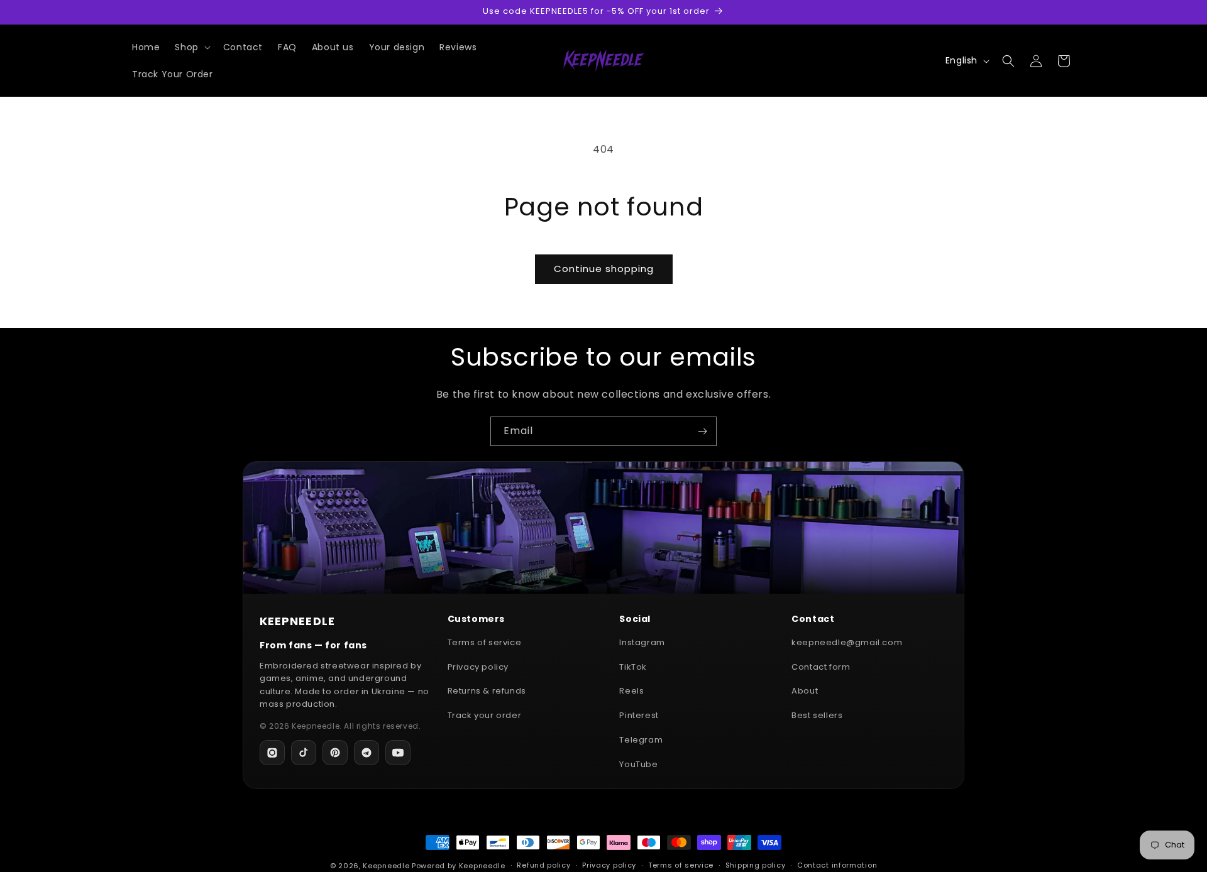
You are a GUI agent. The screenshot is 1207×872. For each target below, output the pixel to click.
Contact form (820, 667)
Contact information (837, 865)
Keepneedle (386, 866)
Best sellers (816, 715)
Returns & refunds (487, 691)
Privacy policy (478, 667)
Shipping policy (755, 865)
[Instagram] (272, 752)
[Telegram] (366, 752)
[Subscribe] (702, 431)
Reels (631, 691)
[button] (191, 47)
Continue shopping (604, 268)
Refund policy (543, 865)
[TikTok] (303, 752)
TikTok (633, 667)
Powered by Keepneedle (458, 866)
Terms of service (485, 642)
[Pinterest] (335, 752)
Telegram (641, 740)
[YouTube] (398, 752)
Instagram (641, 642)
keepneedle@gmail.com (846, 642)
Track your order (485, 715)
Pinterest (638, 715)
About (804, 691)
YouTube (638, 764)
